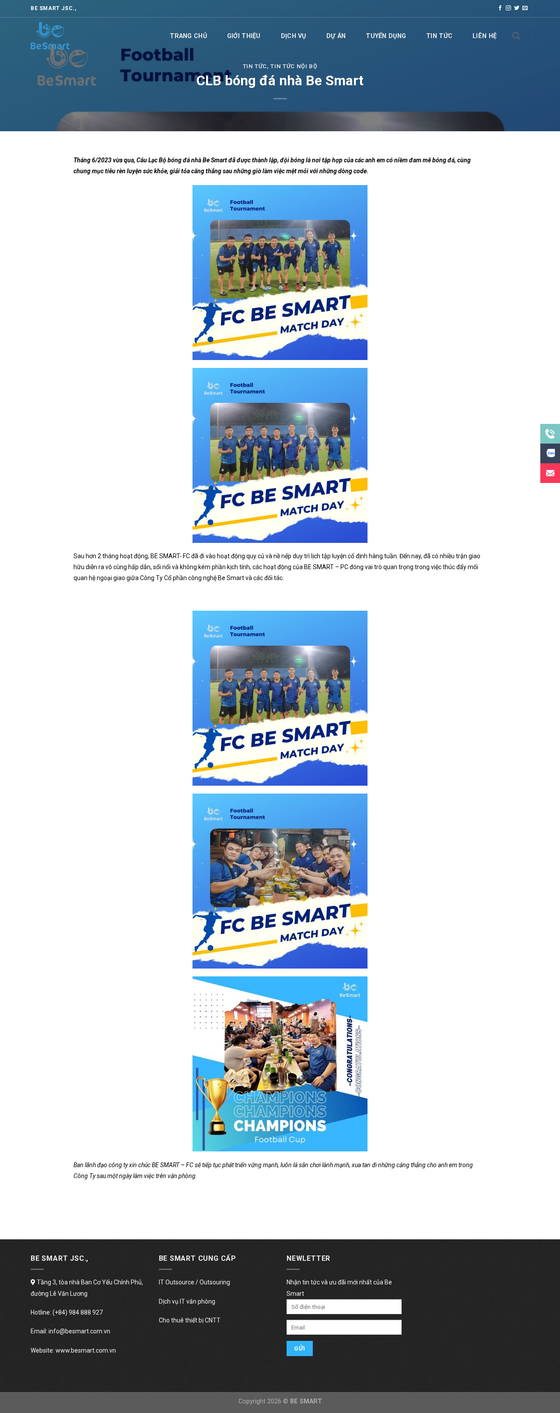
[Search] (516, 36)
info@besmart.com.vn (79, 1331)
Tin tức (439, 36)
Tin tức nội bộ (293, 66)
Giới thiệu (244, 36)
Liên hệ (484, 36)
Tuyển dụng (386, 36)
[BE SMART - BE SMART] (74, 35)
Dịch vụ (293, 36)
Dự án (336, 36)
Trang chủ (188, 36)
